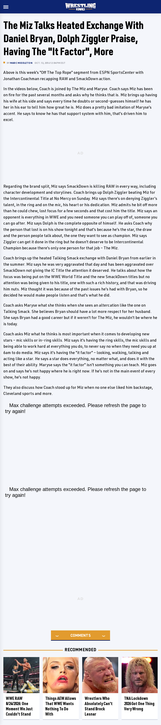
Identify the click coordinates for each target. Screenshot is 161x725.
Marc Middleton (21, 62)
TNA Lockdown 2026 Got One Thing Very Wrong (139, 703)
